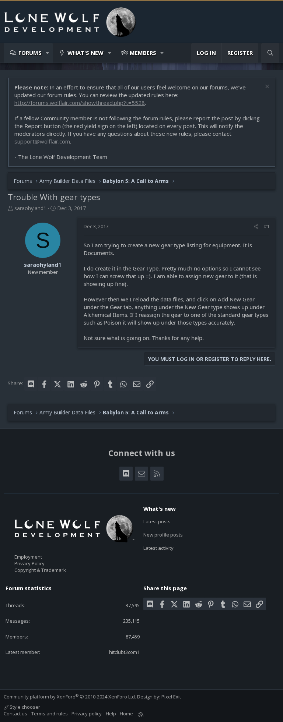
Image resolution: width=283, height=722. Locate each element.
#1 (266, 226)
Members (143, 52)
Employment (28, 556)
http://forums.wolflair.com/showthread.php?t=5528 (79, 102)
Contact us (15, 713)
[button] (47, 53)
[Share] (256, 226)
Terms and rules (49, 713)
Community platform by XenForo (70, 696)
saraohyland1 (30, 208)
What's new (85, 52)
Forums (30, 52)
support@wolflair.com (42, 141)
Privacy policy (86, 713)
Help (111, 713)
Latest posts (157, 521)
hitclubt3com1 (124, 652)
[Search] (270, 53)
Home (126, 713)
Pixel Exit (171, 696)
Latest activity (158, 548)
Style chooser (24, 707)
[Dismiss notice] (266, 87)
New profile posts (163, 534)
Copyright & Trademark (40, 570)
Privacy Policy (29, 563)
